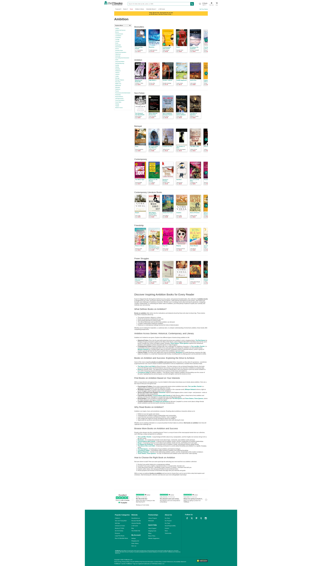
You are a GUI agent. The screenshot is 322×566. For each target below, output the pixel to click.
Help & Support (152, 528)
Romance (117, 533)
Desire (116, 43)
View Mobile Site (135, 530)
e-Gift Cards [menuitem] (161, 9)
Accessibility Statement (180, 561)
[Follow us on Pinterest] (196, 518)
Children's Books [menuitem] (139, 9)
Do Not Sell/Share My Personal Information (142, 561)
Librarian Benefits (136, 523)
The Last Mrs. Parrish (198, 346)
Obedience (117, 89)
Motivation (117, 87)
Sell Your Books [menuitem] (203, 9)
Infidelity (117, 67)
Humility (117, 65)
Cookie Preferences (168, 561)
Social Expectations (119, 100)
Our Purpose (168, 520)
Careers (167, 528)
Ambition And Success (120, 30)
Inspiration (117, 69)
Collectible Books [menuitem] (150, 9)
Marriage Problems (119, 80)
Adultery (117, 28)
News (166, 530)
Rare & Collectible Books (121, 538)
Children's (117, 518)
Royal (139, 369)
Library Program (152, 518)
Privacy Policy (126, 561)
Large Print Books (119, 535)
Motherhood (118, 85)
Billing (149, 533)
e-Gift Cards (134, 525)
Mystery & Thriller (119, 528)
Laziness (117, 74)
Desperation (118, 45)
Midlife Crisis (118, 83)
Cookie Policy (158, 561)
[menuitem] (204, 3)
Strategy (117, 104)
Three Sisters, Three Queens (179, 343)
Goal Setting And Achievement (122, 57)
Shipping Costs (152, 530)
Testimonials (168, 533)
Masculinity (117, 81)
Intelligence (118, 70)
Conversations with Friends (161, 395)
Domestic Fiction (119, 50)
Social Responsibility (170, 525)
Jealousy (117, 72)
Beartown (179, 352)
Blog (132, 528)
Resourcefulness (119, 96)
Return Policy (151, 536)
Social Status (118, 102)
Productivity (118, 94)
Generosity (117, 56)
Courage (117, 39)
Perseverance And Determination (122, 92)
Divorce (117, 48)
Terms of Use (117, 561)
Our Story (167, 518)
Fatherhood (118, 54)
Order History (135, 543)
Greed (116, 59)
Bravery (117, 32)
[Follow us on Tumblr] (201, 518)
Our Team (167, 523)
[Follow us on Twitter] (192, 518)
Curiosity (117, 41)
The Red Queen (200, 340)
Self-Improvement (119, 98)
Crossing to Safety (144, 372)
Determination (118, 46)
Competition (118, 37)
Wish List (133, 546)
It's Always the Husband (161, 401)
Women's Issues (119, 107)
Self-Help (117, 523)
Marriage (117, 78)
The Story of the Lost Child (146, 366)
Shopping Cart (135, 541)
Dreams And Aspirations (120, 52)
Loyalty (117, 76)
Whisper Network (143, 349)
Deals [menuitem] (131, 9)
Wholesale (151, 520)
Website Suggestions (153, 538)
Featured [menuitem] (117, 9)
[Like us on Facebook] (187, 518)
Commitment (118, 35)
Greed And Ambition (119, 61)
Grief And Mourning (119, 63)
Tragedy (117, 105)
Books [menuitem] (125, 9)
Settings (133, 538)
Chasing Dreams (119, 34)
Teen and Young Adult (120, 520)
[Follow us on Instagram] (206, 518)
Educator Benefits (136, 520)
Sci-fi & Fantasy (119, 530)
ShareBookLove (135, 518)
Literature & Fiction (120, 525)
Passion (117, 91)
